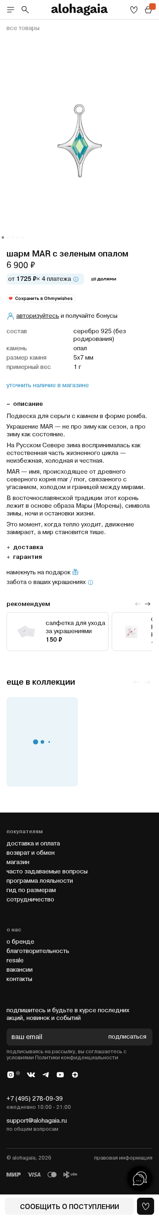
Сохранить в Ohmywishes (44, 298)
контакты (19, 979)
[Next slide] (147, 604)
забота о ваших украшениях (46, 582)
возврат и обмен (31, 853)
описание (28, 404)
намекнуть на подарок (39, 573)
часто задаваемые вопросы (47, 871)
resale (15, 960)
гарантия (27, 557)
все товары (23, 28)
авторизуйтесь (37, 316)
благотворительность (38, 951)
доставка (28, 547)
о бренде (20, 942)
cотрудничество (30, 899)
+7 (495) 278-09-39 (35, 1099)
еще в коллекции (41, 682)
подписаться (127, 1037)
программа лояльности (40, 881)
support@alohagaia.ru (37, 1121)
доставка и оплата (33, 843)
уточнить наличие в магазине (48, 386)
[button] (3, 237)
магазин (18, 862)
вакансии (20, 970)
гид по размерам (31, 890)
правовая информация (123, 1158)
